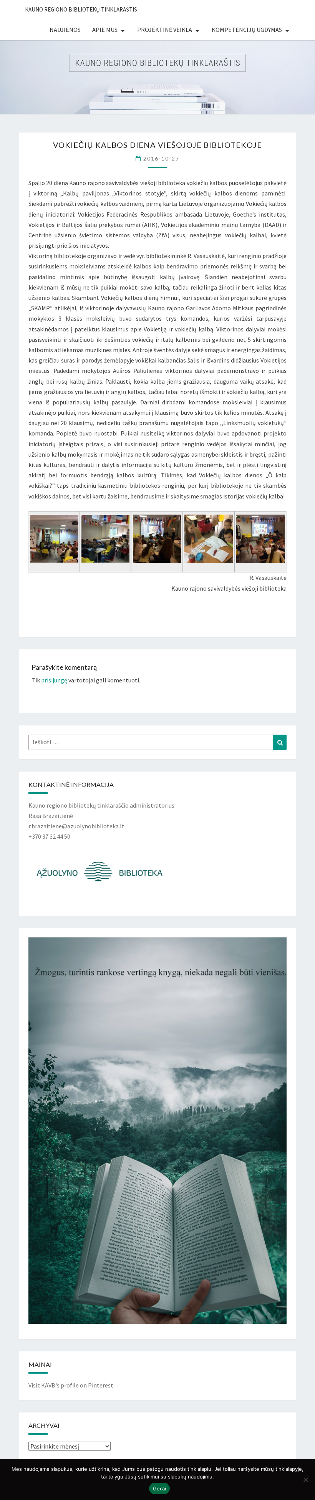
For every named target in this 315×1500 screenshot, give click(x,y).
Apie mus (105, 29)
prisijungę (54, 680)
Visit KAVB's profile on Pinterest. (71, 1385)
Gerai (159, 1488)
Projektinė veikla (164, 29)
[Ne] (305, 1479)
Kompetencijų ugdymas (247, 29)
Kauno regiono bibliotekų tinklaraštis (81, 9)
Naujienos (65, 29)
